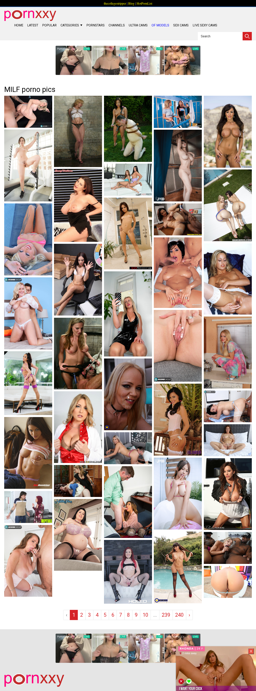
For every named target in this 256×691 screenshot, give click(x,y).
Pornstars (95, 25)
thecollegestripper (115, 3)
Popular (49, 25)
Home (18, 25)
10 (145, 615)
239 (166, 615)
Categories (70, 25)
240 (179, 615)
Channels (117, 25)
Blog (131, 3)
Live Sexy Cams (205, 25)
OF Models (160, 25)
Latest (32, 25)
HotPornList (144, 3)
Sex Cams (181, 25)
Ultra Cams (138, 25)
